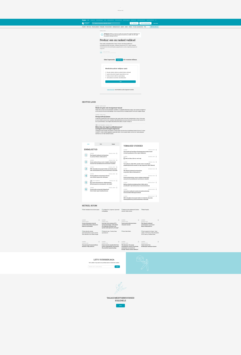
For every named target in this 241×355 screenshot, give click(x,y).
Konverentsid (108, 26)
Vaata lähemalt (110, 89)
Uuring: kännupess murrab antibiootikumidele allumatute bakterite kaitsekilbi (90, 225)
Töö (145, 26)
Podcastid (102, 26)
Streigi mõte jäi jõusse (102, 117)
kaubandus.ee (133, 20)
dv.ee (105, 20)
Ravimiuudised (95, 26)
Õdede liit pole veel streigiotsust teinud (108, 108)
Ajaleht (122, 26)
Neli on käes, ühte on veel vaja (133, 158)
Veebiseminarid (116, 26)
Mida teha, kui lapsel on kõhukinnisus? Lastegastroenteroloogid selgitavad (108, 128)
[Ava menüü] (88, 20)
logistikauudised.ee (150, 20)
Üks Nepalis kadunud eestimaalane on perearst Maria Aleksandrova (147, 225)
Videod (130, 26)
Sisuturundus (101, 125)
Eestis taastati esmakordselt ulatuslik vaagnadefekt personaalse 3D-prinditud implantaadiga (110, 246)
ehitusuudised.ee (110, 20)
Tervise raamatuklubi (138, 26)
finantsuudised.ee (118, 20)
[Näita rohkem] (156, 20)
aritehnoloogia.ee (126, 20)
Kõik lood (89, 26)
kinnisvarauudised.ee (141, 20)
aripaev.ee (93, 20)
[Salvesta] (116, 153)
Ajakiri (126, 26)
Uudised (97, 105)
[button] (101, 266)
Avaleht (84, 26)
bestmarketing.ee (99, 20)
